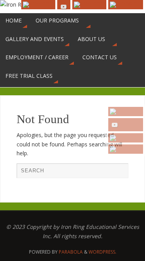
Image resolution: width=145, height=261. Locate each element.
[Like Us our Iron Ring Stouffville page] (125, 138)
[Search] (119, 173)
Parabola (71, 252)
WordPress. (102, 252)
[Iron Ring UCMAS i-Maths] (125, 149)
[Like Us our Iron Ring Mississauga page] (125, 111)
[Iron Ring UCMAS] (125, 124)
